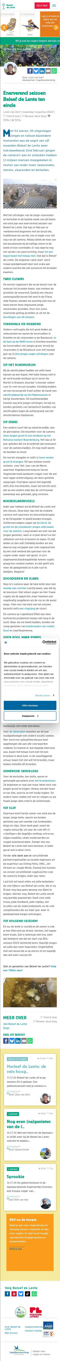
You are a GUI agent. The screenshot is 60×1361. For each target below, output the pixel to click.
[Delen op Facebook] (30, 71)
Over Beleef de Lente (12, 1328)
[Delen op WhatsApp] (54, 71)
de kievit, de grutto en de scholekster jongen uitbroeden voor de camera (28, 526)
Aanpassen (28, 715)
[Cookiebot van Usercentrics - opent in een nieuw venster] (42, 642)
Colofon (38, 1330)
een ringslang (27, 608)
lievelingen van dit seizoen (18, 317)
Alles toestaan (30, 705)
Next (56, 27)
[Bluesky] (20, 1293)
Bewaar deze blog (35, 116)
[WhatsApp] (34, 1293)
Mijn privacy (11, 1333)
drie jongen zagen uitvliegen (31, 353)
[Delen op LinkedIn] (42, 71)
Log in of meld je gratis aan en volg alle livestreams (50, 21)
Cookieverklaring (34, 1327)
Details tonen (42, 695)
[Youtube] (14, 1293)
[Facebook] (7, 1293)
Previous (4, 27)
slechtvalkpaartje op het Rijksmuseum (25, 394)
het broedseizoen (45, 780)
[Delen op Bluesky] (36, 71)
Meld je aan (16, 1248)
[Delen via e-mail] (48, 71)
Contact (29, 1330)
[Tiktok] (27, 1293)
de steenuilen (17, 731)
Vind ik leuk (13, 116)
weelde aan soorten (14, 588)
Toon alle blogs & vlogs (18, 49)
